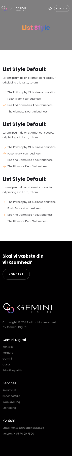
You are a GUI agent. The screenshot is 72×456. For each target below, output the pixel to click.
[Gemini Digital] (13, 8)
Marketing (9, 408)
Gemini (7, 359)
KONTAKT (16, 274)
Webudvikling (11, 402)
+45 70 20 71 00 (24, 434)
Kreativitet (9, 390)
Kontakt (8, 347)
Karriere (8, 353)
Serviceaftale (11, 396)
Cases (7, 364)
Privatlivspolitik (12, 370)
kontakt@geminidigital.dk (27, 428)
